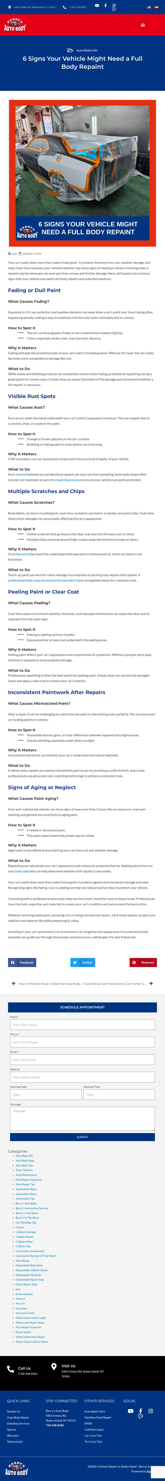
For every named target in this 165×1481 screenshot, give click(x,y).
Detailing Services (18, 1423)
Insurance (21, 1308)
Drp (18, 1289)
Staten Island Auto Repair (30, 1336)
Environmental (24, 1294)
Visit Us (68, 1366)
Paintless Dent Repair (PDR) (98, 1420)
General (20, 1298)
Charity (20, 1227)
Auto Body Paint (95, 1411)
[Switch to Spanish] (156, 7)
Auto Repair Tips (25, 1184)
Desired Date (18, 1086)
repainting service (67, 480)
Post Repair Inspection (28, 1327)
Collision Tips (23, 1246)
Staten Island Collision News (32, 1341)
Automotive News (26, 1189)
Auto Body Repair (18, 1417)
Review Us (13, 1411)
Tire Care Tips (93, 1441)
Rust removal (17, 474)
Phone (14, 1034)
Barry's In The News (27, 1217)
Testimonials (15, 1441)
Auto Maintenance (26, 1174)
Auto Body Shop (25, 1160)
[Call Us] (10, 1368)
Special (11, 1429)
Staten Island (23, 1332)
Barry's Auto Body (26, 1203)
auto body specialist (22, 871)
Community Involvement (30, 1251)
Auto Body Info (87, 50)
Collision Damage (26, 1232)
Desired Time (92, 1086)
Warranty (13, 1435)
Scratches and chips (22, 554)
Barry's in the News (27, 1213)
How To (20, 1303)
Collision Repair (24, 1236)
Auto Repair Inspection (29, 1179)
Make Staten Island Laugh (31, 1317)
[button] (142, 25)
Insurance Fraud (25, 1313)
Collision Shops (24, 1241)
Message (15, 1104)
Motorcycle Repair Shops (30, 1322)
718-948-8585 (55, 1425)
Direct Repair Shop (26, 1284)
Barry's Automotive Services (32, 1208)
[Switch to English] (149, 7)
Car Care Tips (93, 1435)
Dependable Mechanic (28, 1275)
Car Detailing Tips (26, 1222)
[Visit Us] (54, 1366)
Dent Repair (23, 1260)
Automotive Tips (25, 1198)
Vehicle (14, 1069)
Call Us (24, 1368)
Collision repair (94, 1429)
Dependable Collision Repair (32, 1270)
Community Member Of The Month (36, 1255)
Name (14, 1016)
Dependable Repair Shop (30, 1279)
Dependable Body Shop (29, 1265)
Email (14, 1051)
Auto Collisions (24, 1170)
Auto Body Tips (24, 1165)
